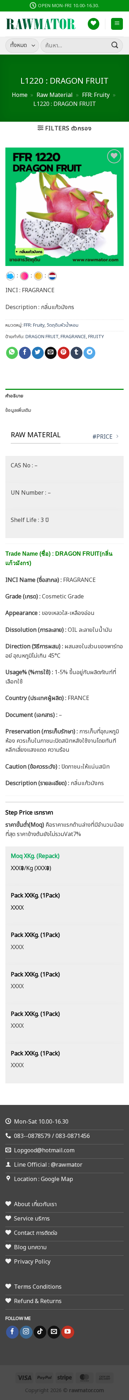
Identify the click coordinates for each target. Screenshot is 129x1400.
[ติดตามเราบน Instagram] (26, 1332)
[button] (117, 24)
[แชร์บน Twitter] (38, 353)
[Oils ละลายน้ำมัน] (38, 275)
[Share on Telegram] (89, 353)
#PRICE (102, 437)
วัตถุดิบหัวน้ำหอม (62, 325)
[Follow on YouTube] (67, 1332)
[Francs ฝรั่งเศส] (52, 275)
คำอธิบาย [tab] (14, 396)
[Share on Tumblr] (76, 353)
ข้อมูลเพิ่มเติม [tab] (18, 410)
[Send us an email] (54, 1332)
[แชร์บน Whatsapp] (12, 353)
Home (20, 95)
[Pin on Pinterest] (64, 353)
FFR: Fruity (96, 95)
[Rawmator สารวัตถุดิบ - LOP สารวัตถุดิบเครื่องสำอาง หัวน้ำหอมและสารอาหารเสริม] (41, 24)
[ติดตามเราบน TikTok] (40, 1332)
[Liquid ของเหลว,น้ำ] (10, 275)
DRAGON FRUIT (41, 336)
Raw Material (55, 95)
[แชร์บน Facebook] (25, 353)
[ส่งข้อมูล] (115, 45)
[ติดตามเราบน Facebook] (12, 1332)
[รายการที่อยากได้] (93, 24)
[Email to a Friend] (51, 353)
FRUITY (96, 336)
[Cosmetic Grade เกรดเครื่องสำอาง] (24, 275)
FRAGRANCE (73, 336)
